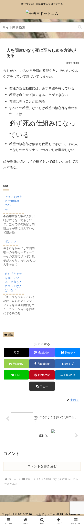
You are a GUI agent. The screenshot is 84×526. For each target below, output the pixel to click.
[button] (79, 27)
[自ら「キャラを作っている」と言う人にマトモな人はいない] (21, 292)
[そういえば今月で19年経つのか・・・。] (21, 213)
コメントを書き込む (42, 466)
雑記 (10, 334)
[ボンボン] (21, 252)
